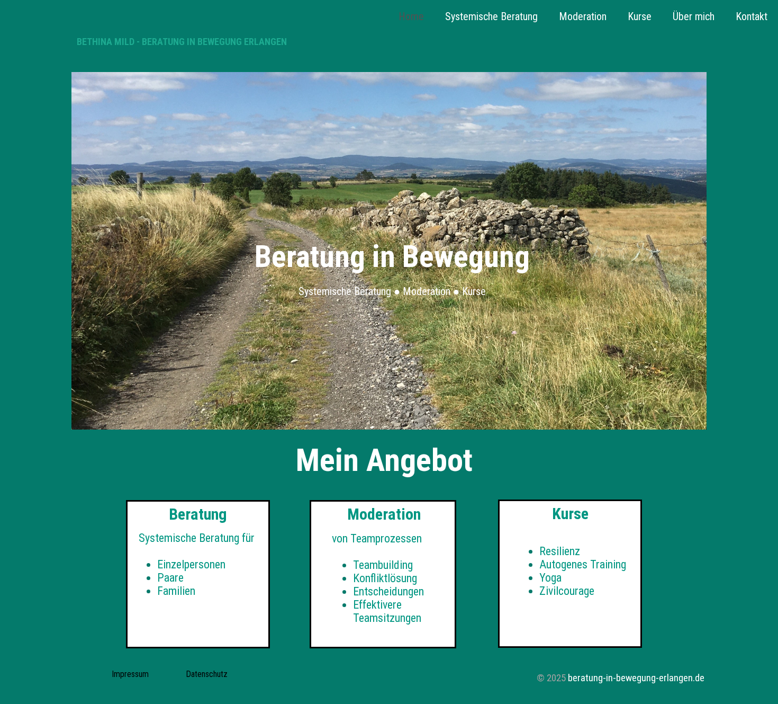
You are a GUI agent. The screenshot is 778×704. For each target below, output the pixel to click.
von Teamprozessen (377, 538)
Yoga (550, 577)
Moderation (583, 16)
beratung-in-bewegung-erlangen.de (636, 678)
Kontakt (751, 16)
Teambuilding (383, 565)
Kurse (640, 16)
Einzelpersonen (191, 564)
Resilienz (559, 551)
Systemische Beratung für (195, 538)
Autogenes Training (582, 564)
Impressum (130, 674)
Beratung (198, 514)
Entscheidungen (388, 591)
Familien (177, 591)
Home (411, 16)
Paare (170, 577)
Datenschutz (207, 674)
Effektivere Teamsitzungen (387, 611)
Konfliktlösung (385, 578)
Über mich (693, 16)
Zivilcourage (566, 591)
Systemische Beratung (491, 16)
